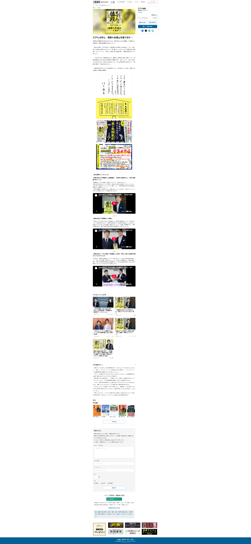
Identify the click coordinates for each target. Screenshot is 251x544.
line (153, 31)
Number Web (129, 541)
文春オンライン (124, 541)
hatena (149, 31)
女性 (104, 483)
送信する (114, 487)
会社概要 (119, 539)
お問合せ (132, 539)
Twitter (146, 31)
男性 (97, 483)
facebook (142, 31)
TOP (93, 5)
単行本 (97, 5)
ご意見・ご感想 (97, 445)
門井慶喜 (140, 12)
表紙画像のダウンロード (115, 499)
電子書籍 (98, 7)
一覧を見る (114, 421)
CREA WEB (133, 541)
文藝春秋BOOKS (100, 2)
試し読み (144, 22)
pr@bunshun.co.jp (114, 508)
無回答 (111, 483)
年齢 (95, 474)
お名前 (95, 460)
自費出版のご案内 (125, 539)
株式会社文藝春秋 (118, 541)
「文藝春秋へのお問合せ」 (121, 514)
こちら (108, 442)
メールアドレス (97, 467)
